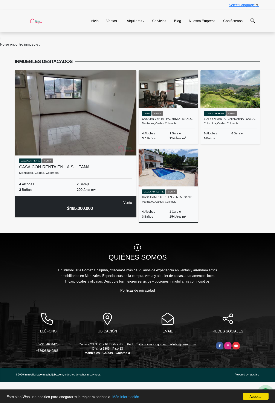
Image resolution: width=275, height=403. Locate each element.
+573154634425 (47, 344)
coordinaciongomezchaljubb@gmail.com (167, 344)
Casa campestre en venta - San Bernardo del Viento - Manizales (168, 197)
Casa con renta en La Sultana (54, 167)
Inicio (94, 21)
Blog (177, 21)
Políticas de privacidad (137, 290)
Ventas (111, 21)
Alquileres (134, 21)
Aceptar (255, 396)
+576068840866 (47, 350)
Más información (125, 396)
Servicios (159, 21)
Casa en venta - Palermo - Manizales (168, 118)
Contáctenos (233, 21)
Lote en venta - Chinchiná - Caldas (230, 118)
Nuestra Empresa (202, 21)
